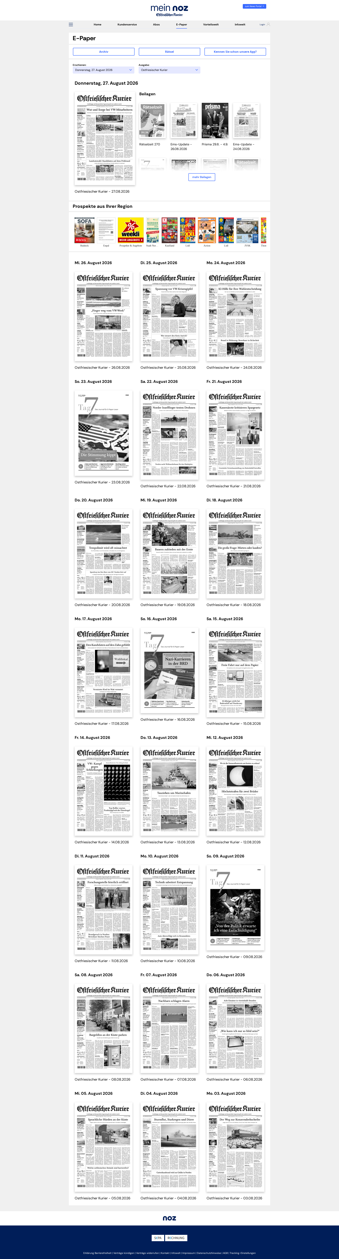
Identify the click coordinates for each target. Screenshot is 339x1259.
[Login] (261, 25)
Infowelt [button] (175, 1253)
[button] (71, 24)
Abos (156, 24)
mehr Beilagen (201, 177)
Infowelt (240, 24)
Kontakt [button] (165, 1253)
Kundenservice (127, 24)
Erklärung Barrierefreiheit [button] (97, 1253)
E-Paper (181, 24)
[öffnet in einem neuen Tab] (152, 120)
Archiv (103, 52)
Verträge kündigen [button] (123, 1253)
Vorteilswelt (211, 24)
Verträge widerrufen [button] (147, 1253)
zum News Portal (253, 6)
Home (97, 24)
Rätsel (169, 52)
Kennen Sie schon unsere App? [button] (235, 52)
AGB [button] (225, 1253)
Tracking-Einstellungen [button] (243, 1253)
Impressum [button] (188, 1253)
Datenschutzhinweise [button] (209, 1253)
